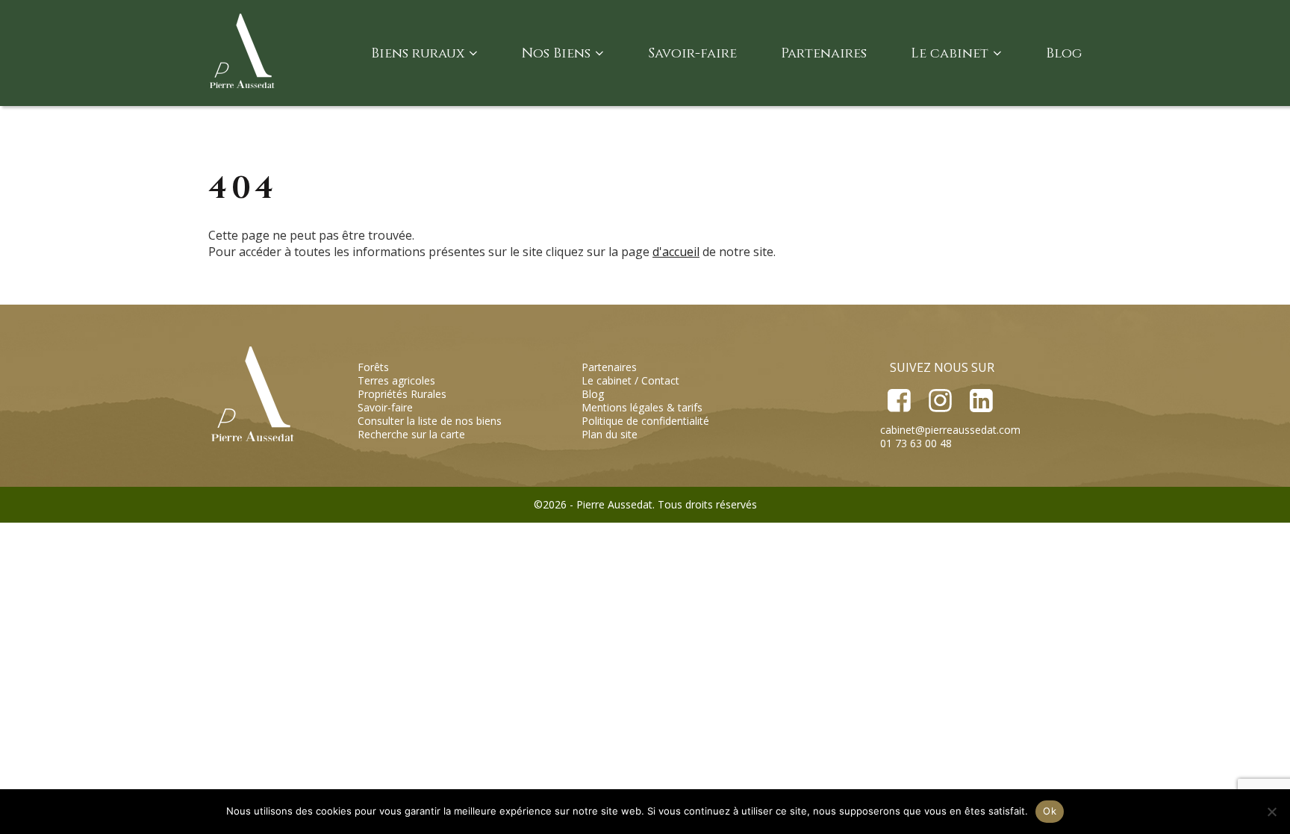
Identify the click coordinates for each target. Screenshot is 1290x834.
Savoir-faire (692, 53)
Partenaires (824, 53)
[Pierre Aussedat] (243, 53)
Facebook (899, 400)
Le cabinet (949, 53)
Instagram (939, 400)
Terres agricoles (396, 380)
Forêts (373, 367)
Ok (1049, 811)
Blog (1064, 53)
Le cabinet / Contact (630, 380)
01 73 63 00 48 (916, 443)
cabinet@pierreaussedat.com (950, 430)
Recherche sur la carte (411, 434)
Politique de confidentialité (645, 421)
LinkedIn (980, 400)
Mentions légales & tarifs (642, 407)
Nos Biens (556, 53)
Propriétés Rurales (402, 394)
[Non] (1271, 811)
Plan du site (610, 434)
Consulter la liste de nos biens (430, 421)
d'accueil (675, 251)
